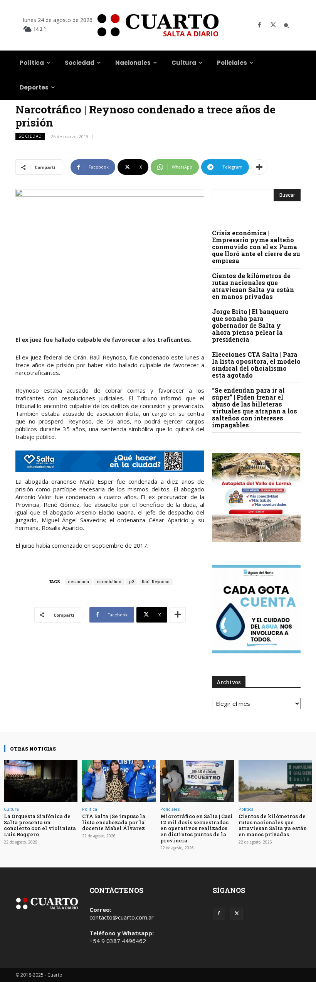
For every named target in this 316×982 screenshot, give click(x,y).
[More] (259, 167)
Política (89, 809)
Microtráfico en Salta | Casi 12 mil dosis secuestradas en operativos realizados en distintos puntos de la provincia (196, 828)
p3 (131, 581)
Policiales (170, 809)
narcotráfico (109, 581)
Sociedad (30, 136)
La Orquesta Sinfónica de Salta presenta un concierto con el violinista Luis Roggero (40, 825)
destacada (78, 581)
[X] (273, 25)
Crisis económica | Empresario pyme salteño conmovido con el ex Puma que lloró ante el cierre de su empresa (256, 247)
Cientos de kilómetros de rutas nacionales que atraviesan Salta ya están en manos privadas (253, 286)
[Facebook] (259, 25)
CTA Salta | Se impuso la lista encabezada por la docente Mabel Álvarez (113, 822)
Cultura (11, 809)
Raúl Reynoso (156, 581)
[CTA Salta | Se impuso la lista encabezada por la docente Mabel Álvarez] (119, 781)
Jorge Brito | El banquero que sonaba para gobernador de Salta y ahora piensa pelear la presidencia (250, 325)
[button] (286, 25)
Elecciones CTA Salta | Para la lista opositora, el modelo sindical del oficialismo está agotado (256, 364)
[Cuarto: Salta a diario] (158, 25)
